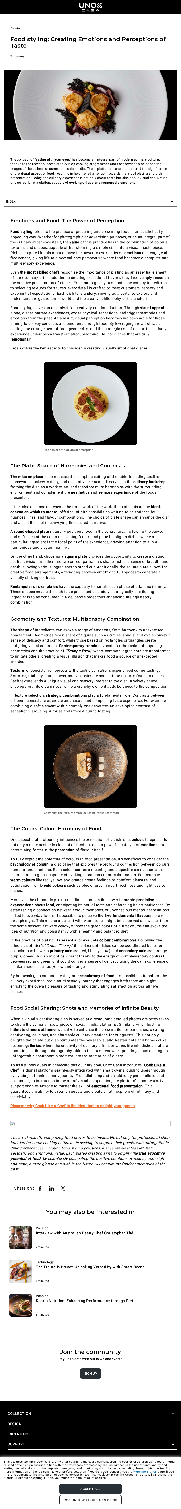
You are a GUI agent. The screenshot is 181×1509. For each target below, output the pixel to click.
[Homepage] (90, 7)
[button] (90, 201)
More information (145, 1471)
